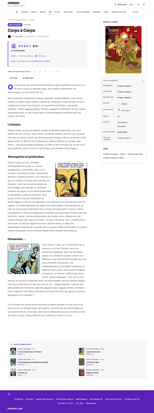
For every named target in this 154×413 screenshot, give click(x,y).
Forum (135, 12)
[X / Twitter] (9, 394)
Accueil (10, 20)
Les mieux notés (132, 399)
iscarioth (18, 36)
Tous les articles (113, 399)
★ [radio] (34, 71)
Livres (57, 12)
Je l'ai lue (13, 78)
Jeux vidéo (68, 12)
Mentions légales (44, 399)
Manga (43, 12)
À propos (18, 399)
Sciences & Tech (119, 12)
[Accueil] (16, 11)
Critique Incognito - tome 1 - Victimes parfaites (123, 154)
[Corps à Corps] (123, 49)
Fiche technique (110, 80)
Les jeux (79, 403)
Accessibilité (96, 399)
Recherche (91, 403)
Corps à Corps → (124, 138)
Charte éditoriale (64, 399)
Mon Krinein (81, 399)
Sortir (106, 12)
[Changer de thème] (138, 4)
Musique (96, 12)
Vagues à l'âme (32, 109)
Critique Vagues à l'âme (113, 158)
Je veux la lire (28, 78)
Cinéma (24, 12)
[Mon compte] (143, 4)
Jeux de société (83, 12)
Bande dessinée (21, 20)
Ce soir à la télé (65, 403)
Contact (30, 399)
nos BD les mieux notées (41, 61)
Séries (34, 12)
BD (50, 12)
